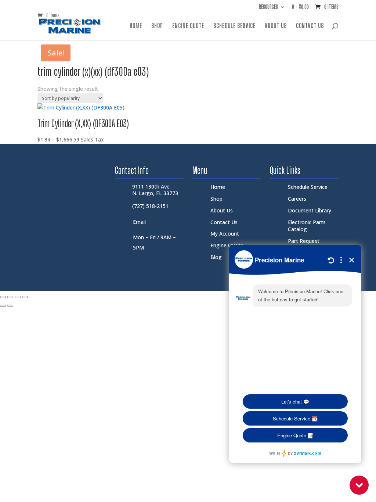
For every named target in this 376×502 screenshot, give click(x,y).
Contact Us (310, 26)
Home (136, 26)
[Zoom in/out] (3, 297)
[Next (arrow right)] (10, 306)
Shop (157, 26)
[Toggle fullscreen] (10, 297)
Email (139, 221)
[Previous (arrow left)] (3, 306)
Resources (268, 7)
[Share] (18, 297)
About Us (276, 26)
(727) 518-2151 (150, 205)
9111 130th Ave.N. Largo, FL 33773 (155, 190)
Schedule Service (234, 26)
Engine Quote (188, 26)
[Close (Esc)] (25, 297)
